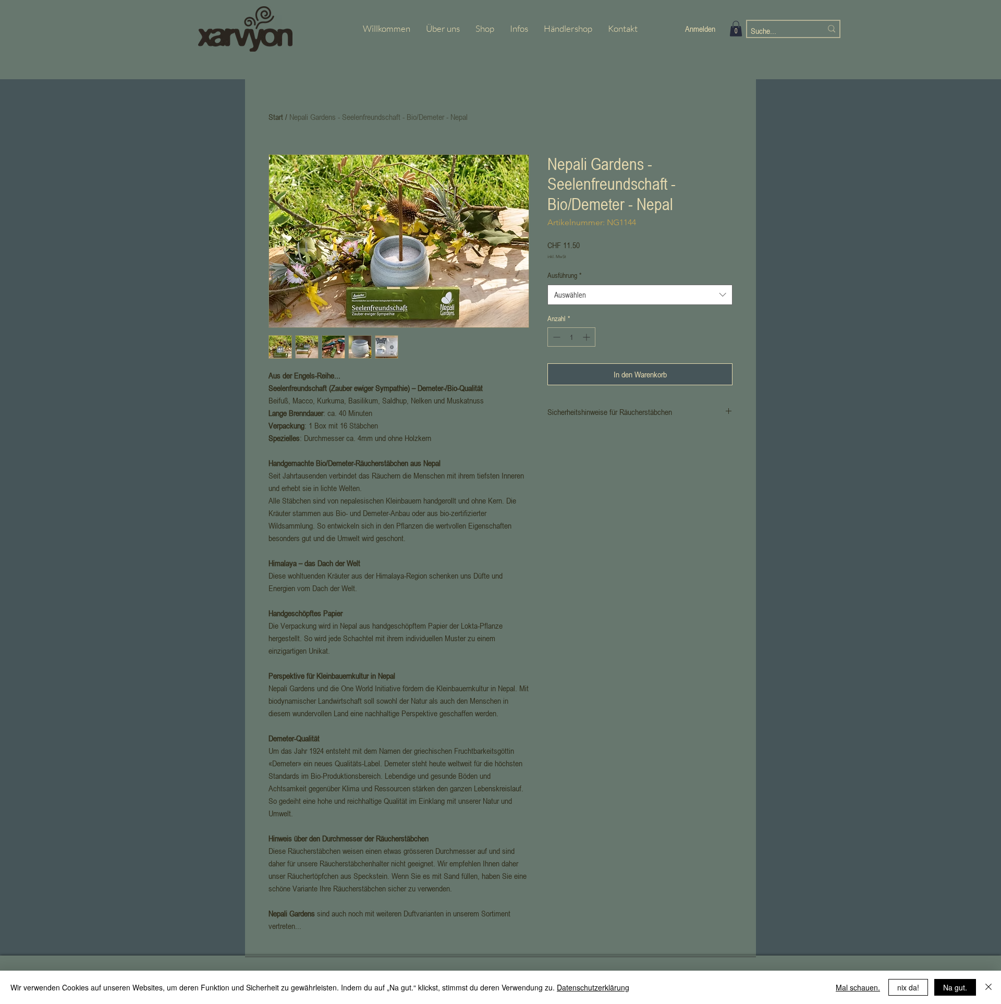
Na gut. (955, 987)
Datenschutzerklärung (593, 987)
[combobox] (640, 295)
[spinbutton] (571, 337)
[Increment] (587, 337)
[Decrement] (555, 337)
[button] (735, 28)
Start (275, 117)
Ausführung (564, 275)
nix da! (908, 987)
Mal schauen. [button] (858, 987)
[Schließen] (988, 987)
